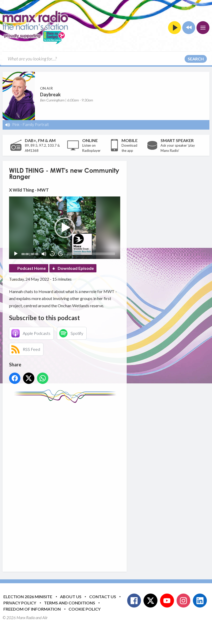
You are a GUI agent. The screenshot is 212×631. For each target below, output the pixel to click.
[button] (64, 227)
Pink (16, 124)
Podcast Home (31, 268)
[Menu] (202, 27)
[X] (150, 601)
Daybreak (50, 94)
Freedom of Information (32, 608)
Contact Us (102, 596)
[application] (64, 227)
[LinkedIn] (200, 601)
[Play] (15, 253)
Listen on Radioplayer (91, 148)
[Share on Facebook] (14, 378)
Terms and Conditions (69, 602)
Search (196, 58)
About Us (70, 596)
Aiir (45, 617)
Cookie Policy (85, 608)
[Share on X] (28, 378)
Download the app (129, 148)
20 (52, 254)
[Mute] (44, 253)
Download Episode (76, 268)
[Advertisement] (106, 483)
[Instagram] (184, 601)
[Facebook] (134, 601)
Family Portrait (35, 124)
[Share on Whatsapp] (42, 378)
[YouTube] (167, 601)
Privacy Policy (19, 602)
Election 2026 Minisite (27, 596)
